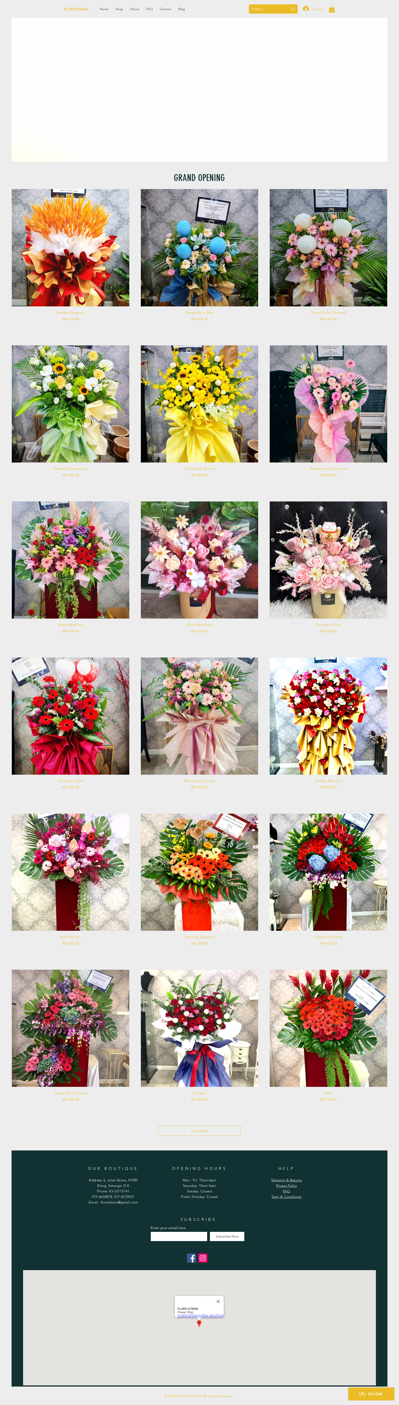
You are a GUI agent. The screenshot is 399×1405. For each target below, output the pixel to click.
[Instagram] (202, 1258)
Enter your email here (168, 1228)
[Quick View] (70, 247)
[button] (332, 8)
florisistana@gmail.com (119, 1202)
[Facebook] (191, 1258)
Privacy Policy (286, 1185)
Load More (199, 1131)
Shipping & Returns (286, 1180)
